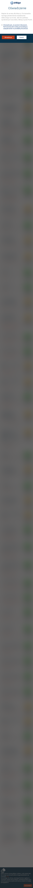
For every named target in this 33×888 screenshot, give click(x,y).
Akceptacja (8, 37)
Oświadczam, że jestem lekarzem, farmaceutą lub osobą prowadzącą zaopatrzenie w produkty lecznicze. (15, 26)
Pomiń (22, 37)
